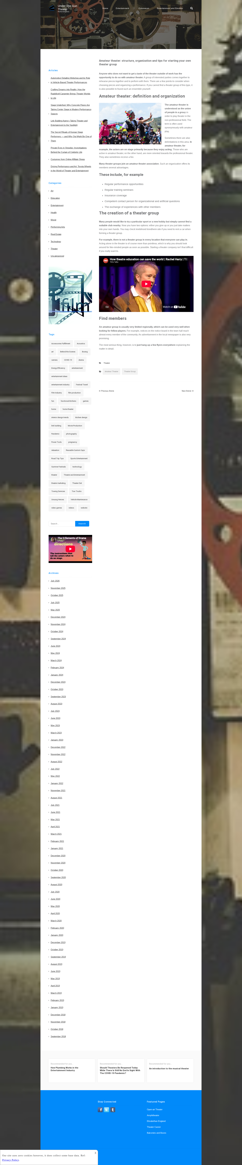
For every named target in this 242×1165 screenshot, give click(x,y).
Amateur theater (111, 371)
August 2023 (56, 704)
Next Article (186, 391)
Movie (53, 220)
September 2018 (58, 1036)
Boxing (85, 352)
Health (54, 212)
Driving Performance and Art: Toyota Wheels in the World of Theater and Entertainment (71, 168)
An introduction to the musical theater (169, 1068)
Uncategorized (57, 256)
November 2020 (58, 863)
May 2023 (55, 725)
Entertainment (122, 8)
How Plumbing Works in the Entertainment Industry (64, 1069)
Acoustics (81, 344)
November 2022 (58, 754)
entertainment (77, 368)
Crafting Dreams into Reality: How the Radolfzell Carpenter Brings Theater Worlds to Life (70, 93)
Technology (56, 241)
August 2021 (56, 798)
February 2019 (57, 1000)
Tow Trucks (77, 491)
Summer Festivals (58, 467)
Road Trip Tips (57, 458)
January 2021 (57, 848)
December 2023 (58, 682)
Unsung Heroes (57, 499)
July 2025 (55, 602)
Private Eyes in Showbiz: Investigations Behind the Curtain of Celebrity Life (69, 150)
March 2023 (56, 733)
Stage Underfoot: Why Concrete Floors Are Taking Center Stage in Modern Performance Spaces (71, 109)
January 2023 (57, 740)
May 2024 (55, 653)
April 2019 (55, 985)
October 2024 (57, 631)
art (52, 352)
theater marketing (58, 483)
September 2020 (58, 877)
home (53, 409)
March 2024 (56, 660)
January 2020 (57, 935)
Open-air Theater (154, 1109)
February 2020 (57, 928)
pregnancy (72, 442)
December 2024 (58, 617)
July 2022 (55, 769)
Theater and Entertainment (74, 475)
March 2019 (56, 993)
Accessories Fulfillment (60, 344)
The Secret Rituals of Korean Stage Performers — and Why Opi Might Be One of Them (71, 136)
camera (54, 360)
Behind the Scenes (67, 352)
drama (81, 360)
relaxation (55, 450)
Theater (106, 363)
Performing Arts (58, 227)
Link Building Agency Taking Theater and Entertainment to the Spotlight (69, 123)
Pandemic (55, 434)
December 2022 (58, 747)
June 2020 (55, 899)
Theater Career (154, 1127)
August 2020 (56, 884)
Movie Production (75, 426)
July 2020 (55, 892)
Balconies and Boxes (156, 1133)
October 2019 (57, 949)
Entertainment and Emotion (170, 8)
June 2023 (55, 718)
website (84, 508)
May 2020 (55, 906)
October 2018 (57, 1029)
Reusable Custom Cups (75, 450)
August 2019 (56, 964)
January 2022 (57, 783)
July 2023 (55, 711)
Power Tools (56, 442)
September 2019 (58, 957)
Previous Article (107, 391)
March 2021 (56, 834)
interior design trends (60, 417)
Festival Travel (82, 385)
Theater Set (77, 483)
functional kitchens (68, 401)
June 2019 (55, 971)
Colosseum (144, 8)
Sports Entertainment (79, 458)
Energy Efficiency (58, 368)
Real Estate (56, 234)
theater (54, 475)
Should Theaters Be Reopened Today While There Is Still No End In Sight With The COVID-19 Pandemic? (120, 1070)
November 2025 (58, 588)
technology (77, 467)
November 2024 (58, 624)
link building (56, 426)
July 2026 (55, 581)
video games (56, 508)
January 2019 (57, 1007)
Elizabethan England (156, 1121)
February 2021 (57, 841)
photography (71, 434)
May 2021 (55, 819)
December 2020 (58, 855)
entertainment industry (60, 385)
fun (52, 401)
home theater (68, 409)
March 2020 (56, 920)
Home (105, 8)
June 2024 (55, 646)
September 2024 (58, 639)
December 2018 (58, 1015)
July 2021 (55, 805)
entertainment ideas (59, 376)
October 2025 (57, 595)
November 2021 (58, 790)
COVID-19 (68, 360)
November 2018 (58, 1022)
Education (55, 198)
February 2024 (57, 667)
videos (71, 508)
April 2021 (55, 826)
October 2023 (57, 689)
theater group (130, 371)
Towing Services (58, 491)
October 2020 (57, 870)
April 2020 (55, 913)
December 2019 (58, 942)
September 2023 (58, 696)
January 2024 (57, 675)
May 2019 (55, 978)
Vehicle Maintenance (79, 499)
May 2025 (55, 610)
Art (52, 191)
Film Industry (56, 393)
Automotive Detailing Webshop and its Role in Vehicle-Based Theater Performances (70, 80)
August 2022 (56, 761)
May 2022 (55, 776)
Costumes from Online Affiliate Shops (68, 159)
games (86, 401)
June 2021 (55, 812)
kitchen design (81, 417)
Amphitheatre (153, 1115)
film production (74, 393)
